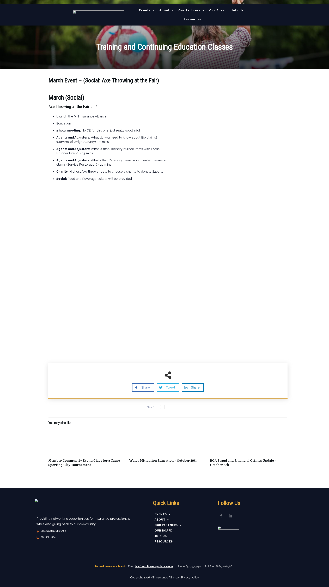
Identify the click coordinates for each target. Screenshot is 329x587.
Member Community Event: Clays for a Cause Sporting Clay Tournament (87, 449)
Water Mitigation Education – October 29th (168, 449)
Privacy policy (190, 577)
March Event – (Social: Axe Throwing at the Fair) (103, 80)
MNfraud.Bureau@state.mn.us (154, 566)
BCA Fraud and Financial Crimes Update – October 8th (249, 449)
